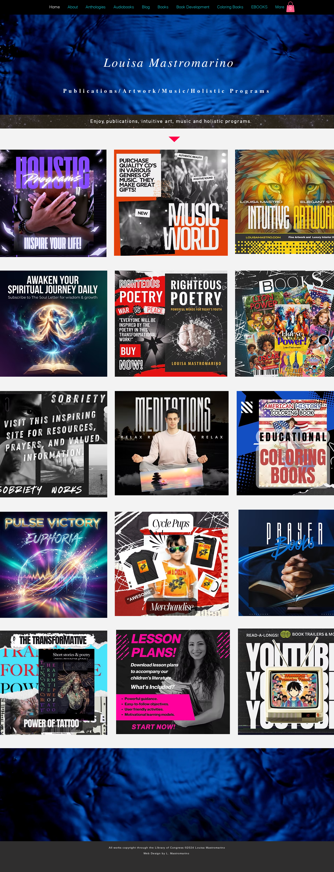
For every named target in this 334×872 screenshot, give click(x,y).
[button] (290, 7)
